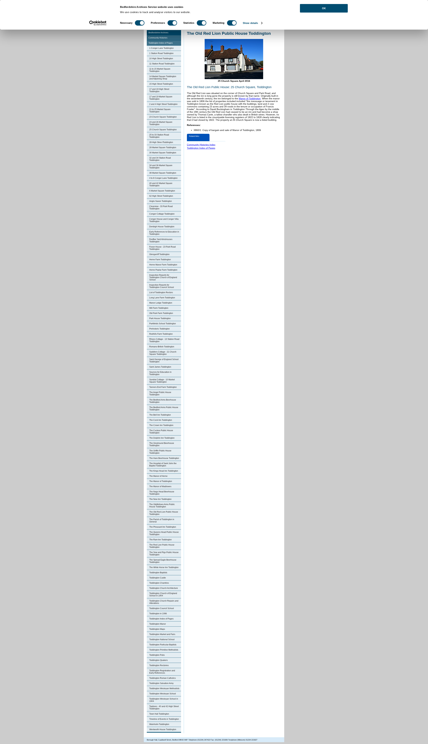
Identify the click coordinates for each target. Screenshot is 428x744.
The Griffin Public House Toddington (160, 452)
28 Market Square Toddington (162, 147)
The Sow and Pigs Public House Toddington (164, 553)
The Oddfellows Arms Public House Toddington (162, 505)
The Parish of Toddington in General (161, 520)
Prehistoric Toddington (159, 329)
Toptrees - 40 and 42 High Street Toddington (164, 707)
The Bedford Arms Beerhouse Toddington (162, 401)
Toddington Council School (161, 608)
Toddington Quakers (158, 660)
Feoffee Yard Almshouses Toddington (160, 240)
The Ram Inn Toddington (160, 539)
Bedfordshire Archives (158, 32)
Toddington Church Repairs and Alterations (163, 602)
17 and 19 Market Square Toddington (160, 97)
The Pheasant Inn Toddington (162, 527)
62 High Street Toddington (161, 196)
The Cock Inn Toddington (160, 420)
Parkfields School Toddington (162, 323)
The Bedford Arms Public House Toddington (163, 408)
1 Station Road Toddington (161, 53)
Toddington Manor (157, 624)
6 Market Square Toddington (162, 191)
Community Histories (157, 38)
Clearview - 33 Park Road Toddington (161, 207)
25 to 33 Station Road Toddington (159, 136)
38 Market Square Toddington (162, 173)
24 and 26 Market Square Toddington (160, 123)
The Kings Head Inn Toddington (163, 471)
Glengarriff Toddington (159, 254)
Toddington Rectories (159, 665)
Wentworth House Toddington (162, 729)
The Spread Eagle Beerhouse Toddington (162, 561)
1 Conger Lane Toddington (161, 48)
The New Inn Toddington (160, 499)
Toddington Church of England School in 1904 (163, 594)
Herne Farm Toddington (160, 259)
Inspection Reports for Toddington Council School (161, 286)
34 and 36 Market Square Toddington (160, 166)
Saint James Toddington (160, 367)
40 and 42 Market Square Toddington (160, 184)
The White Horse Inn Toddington (164, 567)
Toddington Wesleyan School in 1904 (163, 700)
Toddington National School (162, 639)
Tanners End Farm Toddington (163, 387)
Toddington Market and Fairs (162, 634)
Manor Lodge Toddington (160, 303)
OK (324, 8)
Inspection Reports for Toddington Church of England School (163, 277)
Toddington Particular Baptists (162, 644)
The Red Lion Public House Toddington (161, 546)
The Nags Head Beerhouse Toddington (161, 492)
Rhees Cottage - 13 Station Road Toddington (164, 340)
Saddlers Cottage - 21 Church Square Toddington (162, 353)
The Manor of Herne (158, 476)
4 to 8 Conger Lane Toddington (163, 178)
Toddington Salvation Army (161, 683)
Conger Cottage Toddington (162, 214)
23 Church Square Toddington (163, 117)
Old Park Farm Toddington (161, 313)
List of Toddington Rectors (161, 292)
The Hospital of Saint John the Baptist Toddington (163, 464)
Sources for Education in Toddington (160, 373)
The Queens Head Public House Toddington (164, 533)
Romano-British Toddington (161, 346)
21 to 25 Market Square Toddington (160, 110)
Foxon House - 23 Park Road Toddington (162, 248)
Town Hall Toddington (159, 714)
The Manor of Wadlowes (160, 486)
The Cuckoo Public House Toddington (161, 431)
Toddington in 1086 (158, 613)
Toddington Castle (157, 578)
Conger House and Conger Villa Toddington (164, 220)
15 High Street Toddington (161, 84)
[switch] (172, 23)
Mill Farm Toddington (158, 308)
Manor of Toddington (250, 98)
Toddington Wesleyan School (162, 693)
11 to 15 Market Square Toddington (159, 70)
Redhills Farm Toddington (161, 334)
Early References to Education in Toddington (164, 233)
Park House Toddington (160, 318)
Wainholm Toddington (159, 724)
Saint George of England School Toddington (164, 360)
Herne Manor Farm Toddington (163, 265)
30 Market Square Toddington (162, 153)
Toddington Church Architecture (163, 588)
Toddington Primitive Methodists (163, 650)
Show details (250, 23)
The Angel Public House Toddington (160, 393)
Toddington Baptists (158, 572)
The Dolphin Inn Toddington (162, 438)
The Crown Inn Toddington (161, 425)
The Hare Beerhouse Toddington (164, 458)
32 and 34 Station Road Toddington (160, 159)
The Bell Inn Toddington (160, 415)
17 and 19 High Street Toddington (159, 90)
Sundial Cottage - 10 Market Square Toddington (162, 380)
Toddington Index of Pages (160, 43)
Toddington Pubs (157, 655)
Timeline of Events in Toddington (164, 719)
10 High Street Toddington (161, 58)
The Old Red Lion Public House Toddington (163, 513)
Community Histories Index (201, 144)
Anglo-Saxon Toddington (160, 201)
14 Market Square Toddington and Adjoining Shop (162, 77)
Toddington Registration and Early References (162, 671)
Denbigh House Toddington (161, 226)
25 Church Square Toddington (163, 129)
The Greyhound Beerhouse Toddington (161, 444)
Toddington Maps (157, 629)
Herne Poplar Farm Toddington (163, 270)
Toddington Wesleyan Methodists (164, 688)
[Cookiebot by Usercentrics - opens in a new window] (98, 23)
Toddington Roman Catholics (162, 678)
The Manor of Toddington (160, 481)
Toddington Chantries (159, 583)
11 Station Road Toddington (162, 64)
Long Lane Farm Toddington (162, 297)
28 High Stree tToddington (161, 142)
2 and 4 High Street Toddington (163, 104)
